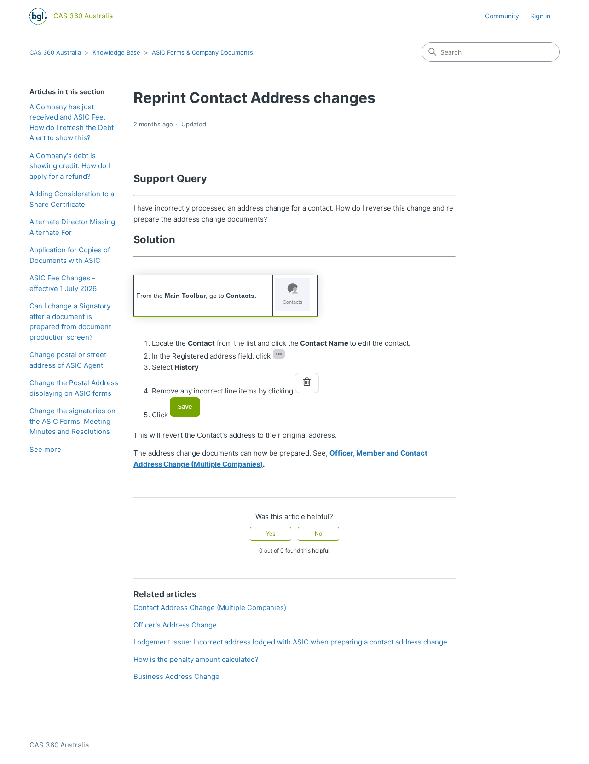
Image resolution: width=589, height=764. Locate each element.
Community (502, 16)
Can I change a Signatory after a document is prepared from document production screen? (70, 322)
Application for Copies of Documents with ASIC (69, 255)
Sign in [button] (540, 16)
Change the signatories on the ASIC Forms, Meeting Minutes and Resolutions (72, 421)
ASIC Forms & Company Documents (202, 52)
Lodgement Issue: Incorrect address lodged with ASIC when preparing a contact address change (290, 642)
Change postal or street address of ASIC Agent (67, 360)
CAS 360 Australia (55, 52)
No (318, 533)
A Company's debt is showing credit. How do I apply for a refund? (69, 166)
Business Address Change (176, 676)
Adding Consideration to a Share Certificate (71, 199)
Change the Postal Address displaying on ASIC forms (73, 388)
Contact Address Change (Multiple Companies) (209, 607)
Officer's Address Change (175, 625)
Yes (270, 533)
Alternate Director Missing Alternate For (72, 227)
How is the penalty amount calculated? (196, 659)
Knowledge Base (116, 52)
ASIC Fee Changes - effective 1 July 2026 (63, 283)
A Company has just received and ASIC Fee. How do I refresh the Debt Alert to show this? (71, 123)
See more (45, 449)
